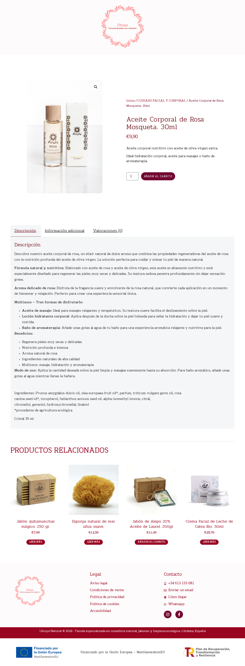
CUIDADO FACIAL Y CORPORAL (161, 100)
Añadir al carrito (158, 176)
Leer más (35, 542)
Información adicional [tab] (64, 231)
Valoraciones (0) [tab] (107, 231)
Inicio (130, 100)
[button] (95, 86)
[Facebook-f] (179, 614)
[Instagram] (168, 614)
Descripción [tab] (25, 231)
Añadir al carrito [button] (151, 542)
